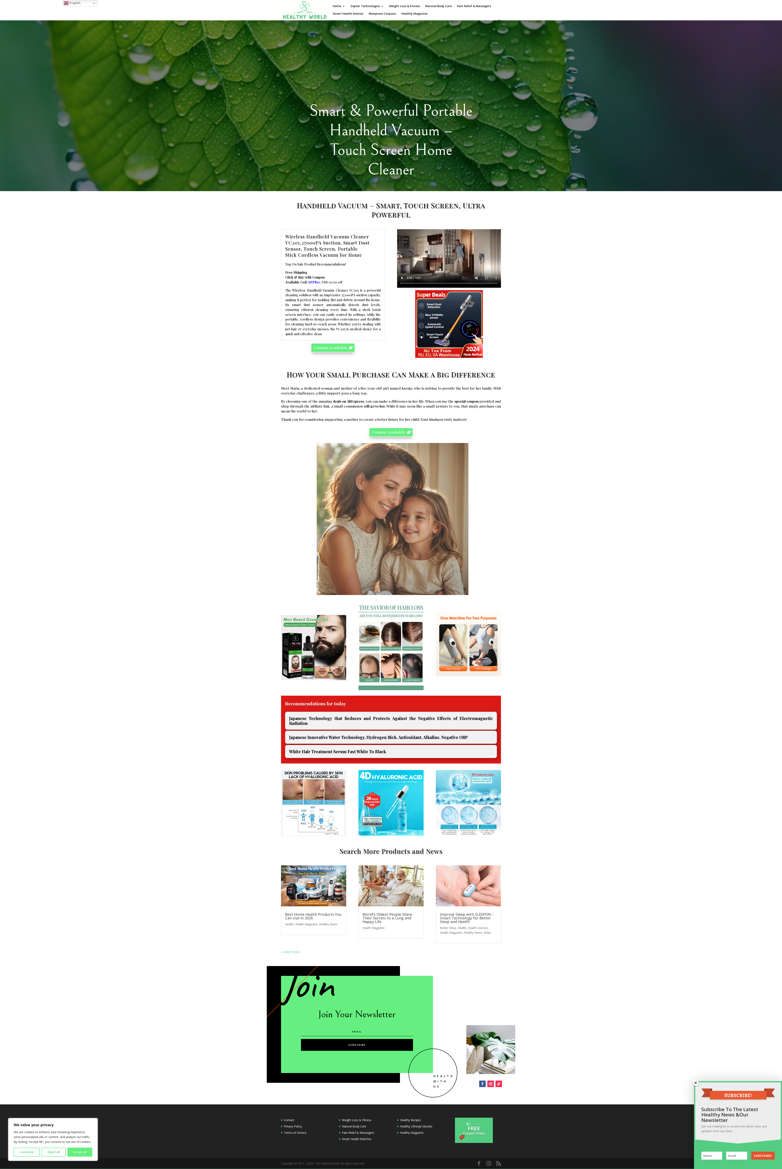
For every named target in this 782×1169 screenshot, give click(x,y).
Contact (289, 1120)
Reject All (53, 1152)
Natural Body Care (438, 6)
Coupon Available (330, 347)
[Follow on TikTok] (498, 1084)
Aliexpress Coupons (382, 13)
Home (337, 6)
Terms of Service (295, 1133)
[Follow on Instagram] (490, 1084)
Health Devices (478, 928)
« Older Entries (290, 952)
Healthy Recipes (410, 1120)
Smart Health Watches (356, 1139)
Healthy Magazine (414, 13)
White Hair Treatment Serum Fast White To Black (337, 751)
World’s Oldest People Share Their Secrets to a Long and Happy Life (387, 918)
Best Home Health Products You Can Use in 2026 (313, 916)
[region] (53, 1139)
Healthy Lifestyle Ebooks (416, 1126)
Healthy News (328, 924)
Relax (487, 932)
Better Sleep (448, 928)
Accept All (79, 1152)
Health (289, 924)
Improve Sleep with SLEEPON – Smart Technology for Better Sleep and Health (467, 918)
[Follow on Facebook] (482, 1084)
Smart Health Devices (348, 13)
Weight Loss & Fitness (404, 6)
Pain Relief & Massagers (474, 6)
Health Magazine (306, 924)
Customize (27, 1152)
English (74, 3)
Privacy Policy (293, 1126)
